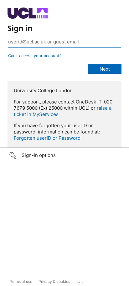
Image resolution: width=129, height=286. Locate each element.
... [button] (80, 281)
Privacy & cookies (54, 281)
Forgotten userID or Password (47, 138)
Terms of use (21, 281)
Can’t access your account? (35, 55)
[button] (64, 155)
